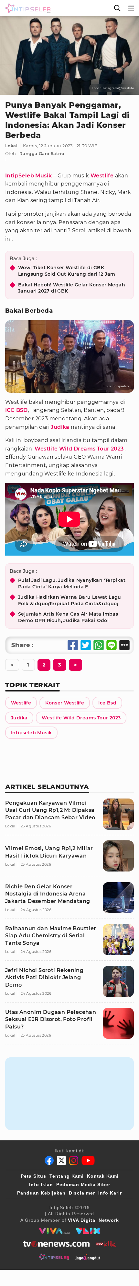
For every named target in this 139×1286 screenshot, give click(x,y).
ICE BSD (16, 410)
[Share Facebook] (73, 645)
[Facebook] (49, 1160)
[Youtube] (88, 1160)
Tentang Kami (66, 1176)
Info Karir (110, 1193)
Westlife (102, 176)
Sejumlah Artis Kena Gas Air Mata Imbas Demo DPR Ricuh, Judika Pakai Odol (68, 617)
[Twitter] (61, 1160)
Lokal (11, 145)
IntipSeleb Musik (28, 176)
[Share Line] (111, 645)
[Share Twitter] (85, 645)
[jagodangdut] (87, 1257)
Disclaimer (82, 1193)
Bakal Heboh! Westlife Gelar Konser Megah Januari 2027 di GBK (71, 288)
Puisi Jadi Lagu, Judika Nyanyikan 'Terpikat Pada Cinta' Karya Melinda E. (71, 583)
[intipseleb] (54, 1257)
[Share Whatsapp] (98, 645)
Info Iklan (41, 1184)
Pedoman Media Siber (83, 1184)
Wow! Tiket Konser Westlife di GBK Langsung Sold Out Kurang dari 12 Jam (66, 271)
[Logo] (26, 8)
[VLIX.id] (88, 1231)
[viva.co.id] (54, 1231)
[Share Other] (124, 645)
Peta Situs (33, 1176)
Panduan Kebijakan (41, 1193)
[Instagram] (73, 1160)
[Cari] (117, 8)
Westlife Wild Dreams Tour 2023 (79, 449)
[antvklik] (106, 1244)
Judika (60, 427)
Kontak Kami (103, 1176)
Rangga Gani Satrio (41, 153)
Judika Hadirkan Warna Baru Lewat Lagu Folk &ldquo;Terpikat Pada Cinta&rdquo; (69, 600)
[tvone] (56, 1244)
